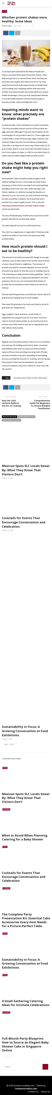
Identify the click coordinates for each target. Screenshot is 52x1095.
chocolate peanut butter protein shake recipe (30, 378)
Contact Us (33, 1091)
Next (12, 744)
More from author (26, 417)
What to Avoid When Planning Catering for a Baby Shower (24, 837)
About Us (45, 1091)
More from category (11, 420)
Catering (6, 809)
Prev (6, 744)
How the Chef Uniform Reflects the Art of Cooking (11, 403)
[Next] (10, 1056)
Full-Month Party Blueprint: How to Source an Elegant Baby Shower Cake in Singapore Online (25, 1044)
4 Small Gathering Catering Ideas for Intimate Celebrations (25, 1003)
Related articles (9, 417)
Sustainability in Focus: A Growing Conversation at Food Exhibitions (25, 731)
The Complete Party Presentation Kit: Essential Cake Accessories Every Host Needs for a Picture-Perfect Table (26, 920)
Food (4, 11)
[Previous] (6, 1056)
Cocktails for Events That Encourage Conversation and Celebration (23, 522)
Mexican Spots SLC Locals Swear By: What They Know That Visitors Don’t (26, 470)
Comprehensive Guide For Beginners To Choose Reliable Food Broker (40, 404)
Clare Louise (7, 26)
